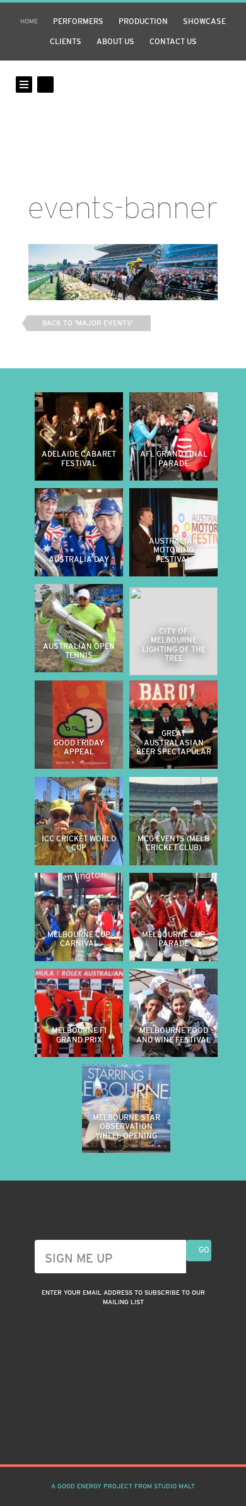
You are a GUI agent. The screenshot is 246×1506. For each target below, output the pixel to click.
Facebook (123, 1433)
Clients (65, 41)
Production (143, 21)
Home (29, 21)
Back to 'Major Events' (87, 323)
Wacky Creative (123, 106)
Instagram (100, 1433)
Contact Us (173, 41)
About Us (115, 41)
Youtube (146, 1433)
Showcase (204, 21)
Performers (78, 21)
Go (204, 1250)
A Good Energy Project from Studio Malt (123, 1486)
